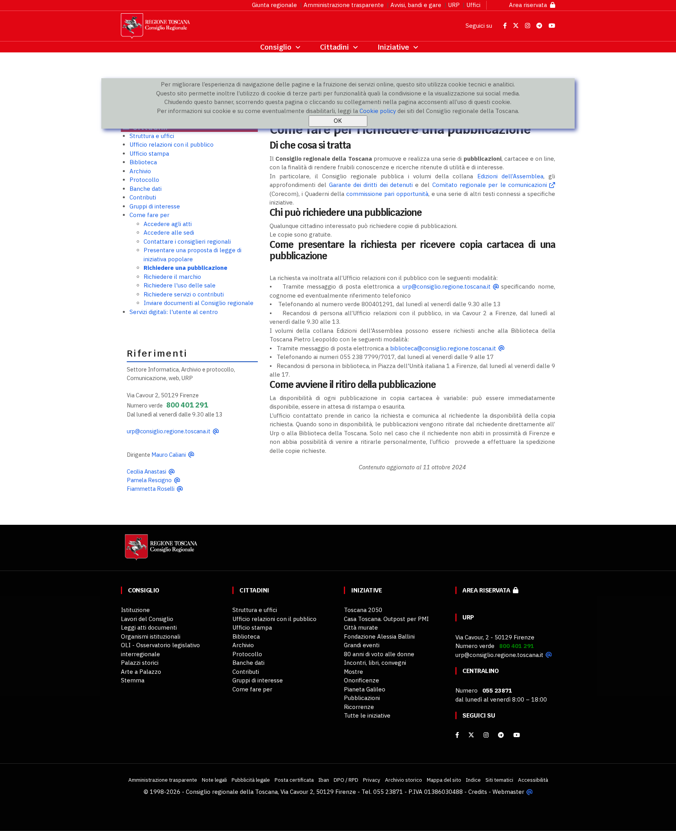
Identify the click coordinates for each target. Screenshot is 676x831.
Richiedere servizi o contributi (184, 294)
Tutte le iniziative (367, 715)
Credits (477, 791)
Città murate (361, 627)
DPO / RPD (346, 779)
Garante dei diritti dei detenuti (371, 184)
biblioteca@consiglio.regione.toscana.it (443, 348)
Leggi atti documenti (149, 627)
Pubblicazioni (362, 698)
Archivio (140, 171)
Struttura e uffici (151, 136)
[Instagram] (486, 735)
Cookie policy (378, 111)
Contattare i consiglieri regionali (187, 241)
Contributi (142, 197)
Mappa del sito (444, 779)
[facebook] (457, 735)
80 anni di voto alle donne (379, 654)
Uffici (473, 5)
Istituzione (135, 610)
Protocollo (144, 179)
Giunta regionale (274, 5)
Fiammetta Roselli (150, 488)
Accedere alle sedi (169, 232)
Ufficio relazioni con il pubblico (171, 144)
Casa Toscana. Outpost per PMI (386, 619)
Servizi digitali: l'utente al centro (173, 312)
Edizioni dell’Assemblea (510, 176)
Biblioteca (143, 162)
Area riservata (529, 5)
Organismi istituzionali (150, 636)
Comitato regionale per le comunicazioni (489, 184)
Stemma (132, 680)
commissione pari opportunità (387, 193)
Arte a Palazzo (141, 671)
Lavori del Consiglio (147, 619)
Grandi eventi (361, 645)
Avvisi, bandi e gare (415, 5)
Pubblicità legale (251, 779)
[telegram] (501, 735)
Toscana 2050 (363, 610)
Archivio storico (403, 779)
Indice (473, 779)
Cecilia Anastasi (146, 471)
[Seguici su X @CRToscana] (516, 25)
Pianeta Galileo (364, 689)
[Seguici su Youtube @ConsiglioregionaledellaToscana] (551, 25)
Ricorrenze (359, 707)
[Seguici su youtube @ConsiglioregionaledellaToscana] (516, 735)
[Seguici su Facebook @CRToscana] (505, 25)
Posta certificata (294, 779)
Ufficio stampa (149, 153)
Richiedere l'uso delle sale (180, 285)
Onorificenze (361, 680)
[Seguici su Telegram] (540, 25)
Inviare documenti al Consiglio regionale (199, 303)
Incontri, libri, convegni (375, 662)
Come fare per (149, 215)
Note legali (214, 779)
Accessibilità (533, 779)
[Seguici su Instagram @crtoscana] (528, 25)
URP (454, 5)
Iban (323, 779)
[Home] (160, 551)
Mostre (353, 671)
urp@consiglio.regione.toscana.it (168, 431)
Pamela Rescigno (149, 480)
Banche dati (145, 188)
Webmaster (508, 791)
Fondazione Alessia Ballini (379, 636)
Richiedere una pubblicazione (185, 267)
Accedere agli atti (168, 224)
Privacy (371, 779)
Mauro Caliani (168, 454)
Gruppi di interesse (154, 206)
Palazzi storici (139, 662)
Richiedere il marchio (172, 276)
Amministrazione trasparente (344, 5)
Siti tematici (499, 779)
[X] (471, 735)
